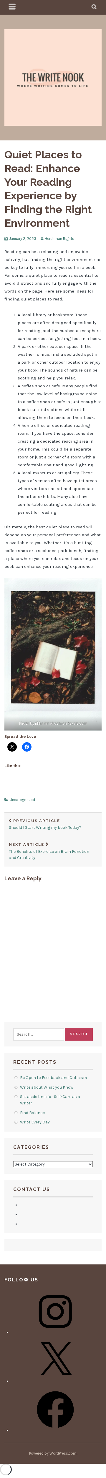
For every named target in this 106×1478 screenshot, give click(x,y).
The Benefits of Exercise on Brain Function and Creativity (49, 851)
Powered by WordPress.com (53, 1453)
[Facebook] (55, 1430)
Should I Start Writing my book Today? (45, 824)
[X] (55, 1381)
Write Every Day (35, 1122)
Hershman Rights (59, 238)
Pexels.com (77, 723)
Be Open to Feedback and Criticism (54, 1077)
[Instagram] (55, 1332)
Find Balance (32, 1112)
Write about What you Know (46, 1087)
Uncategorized (22, 800)
